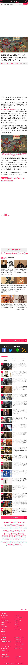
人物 (7, 63)
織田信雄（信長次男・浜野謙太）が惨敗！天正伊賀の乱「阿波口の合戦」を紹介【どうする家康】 (7, 271)
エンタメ (17, 627)
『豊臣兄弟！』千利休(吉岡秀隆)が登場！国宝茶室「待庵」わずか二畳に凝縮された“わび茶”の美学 (19, 388)
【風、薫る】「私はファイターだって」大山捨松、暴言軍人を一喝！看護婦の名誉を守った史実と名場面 (19, 457)
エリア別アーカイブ (6, 646)
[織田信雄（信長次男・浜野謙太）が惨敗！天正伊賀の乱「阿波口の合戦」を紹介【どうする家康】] (7, 264)
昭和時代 (17, 542)
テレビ (22, 531)
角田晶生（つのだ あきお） (16, 63)
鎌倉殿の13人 (18, 545)
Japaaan (14, 1)
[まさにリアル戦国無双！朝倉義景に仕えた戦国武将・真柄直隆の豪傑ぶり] (7, 299)
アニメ (14, 525)
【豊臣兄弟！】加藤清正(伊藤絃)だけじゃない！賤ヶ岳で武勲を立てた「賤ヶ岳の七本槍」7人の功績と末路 (19, 396)
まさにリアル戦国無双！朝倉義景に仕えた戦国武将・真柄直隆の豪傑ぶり (7, 305)
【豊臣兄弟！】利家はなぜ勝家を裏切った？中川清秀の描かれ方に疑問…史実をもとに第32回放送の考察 (19, 403)
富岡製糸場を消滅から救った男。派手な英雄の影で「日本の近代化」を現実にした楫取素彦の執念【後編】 (19, 487)
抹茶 (12, 536)
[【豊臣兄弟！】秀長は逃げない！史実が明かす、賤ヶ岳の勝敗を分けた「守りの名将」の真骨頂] (6, 381)
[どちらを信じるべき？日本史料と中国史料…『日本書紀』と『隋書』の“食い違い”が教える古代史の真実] (6, 412)
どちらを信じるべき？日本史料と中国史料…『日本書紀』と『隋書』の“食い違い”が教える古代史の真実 (19, 411)
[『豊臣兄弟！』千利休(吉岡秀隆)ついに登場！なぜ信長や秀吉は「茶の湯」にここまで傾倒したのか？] (6, 435)
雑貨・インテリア (6, 622)
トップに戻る (24, 609)
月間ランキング (5, 651)
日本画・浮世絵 (19, 618)
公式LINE (17, 350)
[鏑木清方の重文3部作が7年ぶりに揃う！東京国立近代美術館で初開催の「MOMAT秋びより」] (6, 481)
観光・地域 (4, 627)
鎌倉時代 (11, 542)
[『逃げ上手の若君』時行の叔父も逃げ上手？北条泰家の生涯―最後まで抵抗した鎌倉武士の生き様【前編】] (6, 504)
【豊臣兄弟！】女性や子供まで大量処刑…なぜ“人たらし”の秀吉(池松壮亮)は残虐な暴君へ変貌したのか (19, 449)
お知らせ (4, 639)
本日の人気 (4, 648)
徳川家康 (6, 536)
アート (3, 618)
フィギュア (21, 539)
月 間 (22, 359)
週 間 (14, 359)
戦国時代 (9, 253)
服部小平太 (22, 253)
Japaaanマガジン (19, 637)
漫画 (11, 531)
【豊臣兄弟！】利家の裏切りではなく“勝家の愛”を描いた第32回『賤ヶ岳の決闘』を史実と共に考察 (19, 419)
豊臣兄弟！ (7, 539)
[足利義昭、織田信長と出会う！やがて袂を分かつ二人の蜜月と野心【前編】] (20, 264)
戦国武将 (15, 253)
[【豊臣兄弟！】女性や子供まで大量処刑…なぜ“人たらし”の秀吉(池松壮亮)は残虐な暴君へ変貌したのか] (6, 450)
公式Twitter (10, 350)
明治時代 (21, 533)
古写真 (3, 631)
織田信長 (15, 533)
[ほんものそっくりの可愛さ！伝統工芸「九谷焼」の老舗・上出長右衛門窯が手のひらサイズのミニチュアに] (6, 473)
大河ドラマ (21, 522)
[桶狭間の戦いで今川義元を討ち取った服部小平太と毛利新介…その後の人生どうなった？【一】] (14, 45)
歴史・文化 (3, 63)
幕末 (6, 531)
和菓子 (17, 624)
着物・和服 (18, 620)
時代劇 (16, 531)
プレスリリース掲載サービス (14, 341)
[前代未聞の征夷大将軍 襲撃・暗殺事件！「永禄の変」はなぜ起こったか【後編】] (20, 281)
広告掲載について (6, 641)
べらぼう (8, 533)
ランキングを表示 (13, 517)
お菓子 (24, 528)
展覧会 (4, 542)
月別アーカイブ (18, 646)
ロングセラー (6, 528)
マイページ (4, 644)
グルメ (3, 624)
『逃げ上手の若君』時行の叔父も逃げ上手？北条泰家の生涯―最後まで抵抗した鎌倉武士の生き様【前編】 (19, 503)
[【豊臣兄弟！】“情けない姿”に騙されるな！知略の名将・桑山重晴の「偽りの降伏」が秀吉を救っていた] (6, 366)
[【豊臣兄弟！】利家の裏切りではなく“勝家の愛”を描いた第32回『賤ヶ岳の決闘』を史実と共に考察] (6, 420)
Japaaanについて (19, 639)
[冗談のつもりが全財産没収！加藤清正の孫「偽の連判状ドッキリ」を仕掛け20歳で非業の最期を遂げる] (6, 511)
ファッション (5, 620)
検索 (26, 1)
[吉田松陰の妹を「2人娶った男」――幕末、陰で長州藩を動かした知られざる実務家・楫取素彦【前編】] (6, 466)
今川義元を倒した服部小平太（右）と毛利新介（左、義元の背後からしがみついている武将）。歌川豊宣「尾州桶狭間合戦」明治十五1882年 (14, 154)
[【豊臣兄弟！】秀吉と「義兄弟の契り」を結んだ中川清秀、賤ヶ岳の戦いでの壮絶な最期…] (6, 443)
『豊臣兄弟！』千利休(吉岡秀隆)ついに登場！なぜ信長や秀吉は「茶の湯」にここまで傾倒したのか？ (19, 434)
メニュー (1, 1)
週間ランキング (19, 648)
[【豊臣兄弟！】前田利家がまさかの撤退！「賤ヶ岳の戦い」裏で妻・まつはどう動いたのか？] (6, 427)
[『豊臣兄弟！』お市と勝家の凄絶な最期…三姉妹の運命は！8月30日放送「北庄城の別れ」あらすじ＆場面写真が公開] (6, 496)
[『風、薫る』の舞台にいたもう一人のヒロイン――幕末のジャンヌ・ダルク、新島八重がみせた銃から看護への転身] (6, 374)
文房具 (23, 536)
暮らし (3, 629)
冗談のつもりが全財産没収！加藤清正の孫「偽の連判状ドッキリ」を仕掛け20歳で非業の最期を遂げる (19, 510)
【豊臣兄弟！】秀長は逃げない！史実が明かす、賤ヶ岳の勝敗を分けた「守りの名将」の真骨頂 (19, 380)
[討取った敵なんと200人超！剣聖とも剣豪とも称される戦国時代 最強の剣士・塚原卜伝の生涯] (20, 299)
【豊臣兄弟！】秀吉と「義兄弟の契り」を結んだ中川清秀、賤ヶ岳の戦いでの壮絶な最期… (19, 441)
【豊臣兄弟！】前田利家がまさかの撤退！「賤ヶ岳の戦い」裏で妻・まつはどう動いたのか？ (19, 426)
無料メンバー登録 (19, 644)
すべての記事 (5, 615)
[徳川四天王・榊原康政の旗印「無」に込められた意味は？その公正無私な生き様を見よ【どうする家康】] (7, 281)
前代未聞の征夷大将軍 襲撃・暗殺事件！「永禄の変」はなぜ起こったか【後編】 (20, 288)
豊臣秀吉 (15, 539)
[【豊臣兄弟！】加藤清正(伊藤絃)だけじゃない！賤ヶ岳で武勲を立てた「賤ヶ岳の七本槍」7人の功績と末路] (6, 397)
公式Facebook (4, 350)
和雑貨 (17, 622)
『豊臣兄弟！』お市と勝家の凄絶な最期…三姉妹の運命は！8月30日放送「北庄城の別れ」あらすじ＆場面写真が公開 (19, 495)
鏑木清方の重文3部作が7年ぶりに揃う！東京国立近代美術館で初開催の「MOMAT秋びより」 (19, 479)
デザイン (17, 536)
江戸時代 (7, 522)
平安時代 (8, 525)
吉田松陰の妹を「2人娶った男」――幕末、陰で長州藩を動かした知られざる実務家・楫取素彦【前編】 (19, 464)
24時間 (5, 359)
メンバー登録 (25, 4)
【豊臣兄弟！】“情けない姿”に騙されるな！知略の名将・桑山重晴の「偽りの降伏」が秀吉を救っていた (19, 365)
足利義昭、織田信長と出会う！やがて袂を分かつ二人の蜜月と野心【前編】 (20, 270)
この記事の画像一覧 (14, 250)
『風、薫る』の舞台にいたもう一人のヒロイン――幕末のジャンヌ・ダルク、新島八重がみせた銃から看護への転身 (19, 373)
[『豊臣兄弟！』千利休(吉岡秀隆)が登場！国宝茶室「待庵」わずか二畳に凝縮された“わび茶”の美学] (6, 389)
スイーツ (14, 528)
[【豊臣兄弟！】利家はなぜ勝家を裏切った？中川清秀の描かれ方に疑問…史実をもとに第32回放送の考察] (6, 404)
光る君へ (24, 542)
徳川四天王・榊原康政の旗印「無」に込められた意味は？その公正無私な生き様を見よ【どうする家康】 (7, 289)
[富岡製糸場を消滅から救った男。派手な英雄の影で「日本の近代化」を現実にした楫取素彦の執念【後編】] (6, 488)
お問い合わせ (18, 641)
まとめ (17, 615)
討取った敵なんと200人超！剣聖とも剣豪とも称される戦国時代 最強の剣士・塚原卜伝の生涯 (20, 306)
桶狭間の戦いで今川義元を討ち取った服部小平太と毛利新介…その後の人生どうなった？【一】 (14, 57)
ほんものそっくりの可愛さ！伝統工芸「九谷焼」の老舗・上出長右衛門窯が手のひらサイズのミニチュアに (19, 472)
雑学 (20, 528)
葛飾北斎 (10, 545)
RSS (24, 350)
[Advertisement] (14, 21)
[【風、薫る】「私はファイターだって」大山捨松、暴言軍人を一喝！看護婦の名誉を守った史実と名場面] (6, 458)
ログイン (20, 4)
